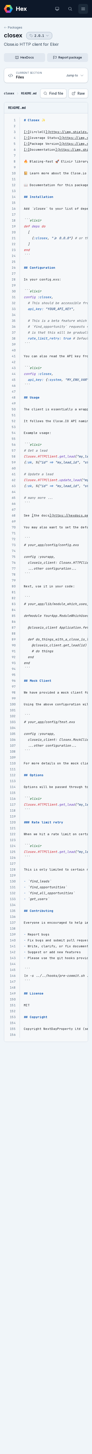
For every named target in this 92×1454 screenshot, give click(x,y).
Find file (56, 93)
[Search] (70, 9)
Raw (81, 93)
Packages (15, 27)
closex (13, 35)
